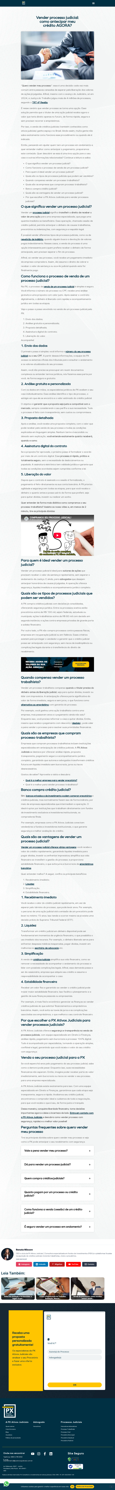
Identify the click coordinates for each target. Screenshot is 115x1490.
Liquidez (29, 884)
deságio (76, 723)
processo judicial (41, 212)
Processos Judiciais (71, 1422)
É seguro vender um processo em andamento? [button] (53, 1226)
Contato (91, 1264)
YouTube (74, 1264)
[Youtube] (32, 1453)
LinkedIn (42, 1264)
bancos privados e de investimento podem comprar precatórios (59, 795)
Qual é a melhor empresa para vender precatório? (51, 780)
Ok (72, 1486)
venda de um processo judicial (59, 286)
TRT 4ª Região (40, 102)
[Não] (111, 1487)
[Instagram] (38, 1453)
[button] (93, 3)
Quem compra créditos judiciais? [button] (44, 1178)
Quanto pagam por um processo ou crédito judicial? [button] (51, 1194)
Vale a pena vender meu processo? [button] (46, 1150)
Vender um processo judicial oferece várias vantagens (48, 847)
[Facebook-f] (44, 1453)
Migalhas (58, 1264)
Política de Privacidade (85, 1486)
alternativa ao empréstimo (35, 704)
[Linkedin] (51, 1453)
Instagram (25, 1264)
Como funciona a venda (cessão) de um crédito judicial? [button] (53, 1211)
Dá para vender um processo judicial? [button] (47, 1164)
